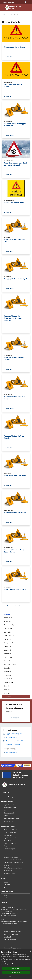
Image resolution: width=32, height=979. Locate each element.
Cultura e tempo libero (10, 832)
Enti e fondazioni (9, 813)
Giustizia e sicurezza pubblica (12, 860)
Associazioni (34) (9, 625)
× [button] (30, 951)
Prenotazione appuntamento (12, 931)
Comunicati (7, 885)
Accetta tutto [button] (16, 968)
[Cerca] (28, 8)
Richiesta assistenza (10, 940)
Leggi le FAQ (7, 937)
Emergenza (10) (8, 643)
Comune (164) (8, 632)
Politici (6, 816)
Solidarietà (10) (8, 682)
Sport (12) (7, 686)
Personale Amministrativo (11, 818)
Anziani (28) (7, 621)
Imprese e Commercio (10, 838)
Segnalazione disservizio (11, 934)
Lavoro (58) (7, 650)
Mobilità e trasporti (9, 849)
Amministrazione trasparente (12, 948)
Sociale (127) (8, 679)
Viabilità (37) (7, 697)
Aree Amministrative (10, 807)
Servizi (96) (7, 675)
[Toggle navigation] (3, 7)
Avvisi (5, 887)
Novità (10, 15)
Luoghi (6, 895)
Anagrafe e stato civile (10, 829)
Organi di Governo (9, 805)
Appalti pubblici (8, 840)
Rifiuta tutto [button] (16, 972)
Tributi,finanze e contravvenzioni (13, 862)
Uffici (5, 810)
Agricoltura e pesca (9, 873)
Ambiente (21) (8, 618)
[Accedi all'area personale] (25, 2)
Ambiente (7, 865)
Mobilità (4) (7, 654)
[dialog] (16, 964)
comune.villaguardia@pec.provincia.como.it (14, 921)
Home (3, 15)
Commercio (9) (8, 628)
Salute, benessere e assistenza (13, 868)
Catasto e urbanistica (10, 843)
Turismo (6, 846)
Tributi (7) (7, 690)
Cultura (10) (7, 639)
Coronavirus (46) (9, 636)
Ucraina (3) (7, 693)
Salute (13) (7, 668)
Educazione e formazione (11, 857)
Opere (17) (7, 661)
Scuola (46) (7, 672)
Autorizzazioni (8, 871)
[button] (16, 976)
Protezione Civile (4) (10, 664)
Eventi (6, 898)
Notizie (6, 882)
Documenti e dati (9, 821)
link (7, 964)
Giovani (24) (7, 646)
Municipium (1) (8, 657)
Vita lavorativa (8, 835)
